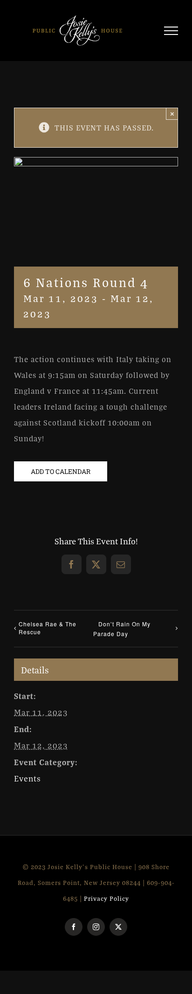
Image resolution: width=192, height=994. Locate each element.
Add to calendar (60, 476)
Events (27, 782)
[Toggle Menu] (171, 32)
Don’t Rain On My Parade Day (122, 633)
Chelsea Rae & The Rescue (47, 632)
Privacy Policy (106, 902)
